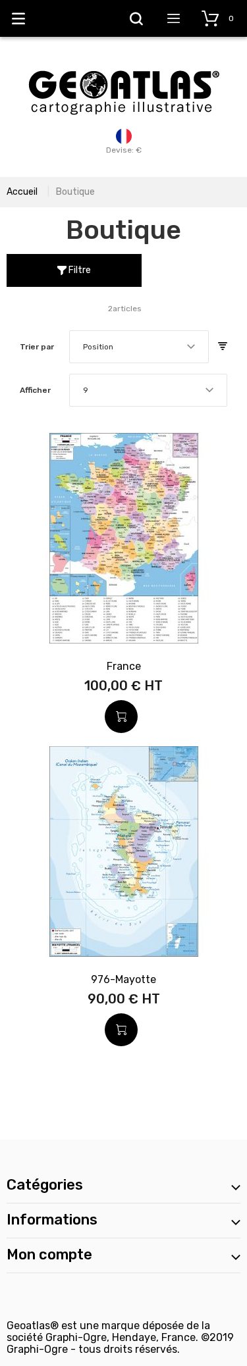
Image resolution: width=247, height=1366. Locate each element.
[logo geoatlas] (124, 63)
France (124, 666)
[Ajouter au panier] (121, 716)
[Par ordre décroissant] (222, 347)
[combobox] (139, 346)
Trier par (37, 346)
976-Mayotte (123, 979)
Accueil (22, 191)
